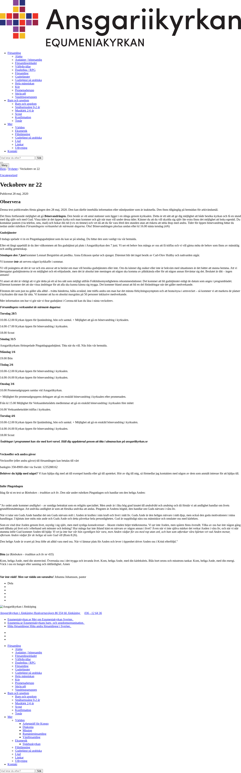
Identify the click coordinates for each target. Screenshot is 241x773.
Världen (20, 127)
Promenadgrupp (24, 90)
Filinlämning (22, 134)
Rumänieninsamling (34, 733)
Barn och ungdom (18, 100)
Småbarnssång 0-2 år (27, 107)
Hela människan (24, 83)
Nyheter (13, 168)
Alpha (18, 56)
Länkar (19, 144)
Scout (18, 114)
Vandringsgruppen (26, 97)
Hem (3, 168)
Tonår (18, 120)
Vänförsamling (31, 737)
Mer (10, 124)
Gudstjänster (22, 76)
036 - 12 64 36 (93, 613)
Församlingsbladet (26, 63)
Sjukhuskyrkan (31, 744)
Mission (27, 730)
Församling (14, 53)
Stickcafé (20, 93)
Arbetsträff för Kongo (36, 723)
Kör (17, 86)
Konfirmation (23, 117)
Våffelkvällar (23, 66)
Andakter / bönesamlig (28, 59)
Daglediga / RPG (25, 69)
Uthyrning (21, 147)
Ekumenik (21, 130)
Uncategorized (8, 175)
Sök (39, 158)
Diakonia (28, 727)
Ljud (18, 141)
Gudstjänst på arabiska (28, 80)
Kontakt (12, 151)
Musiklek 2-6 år (24, 110)
